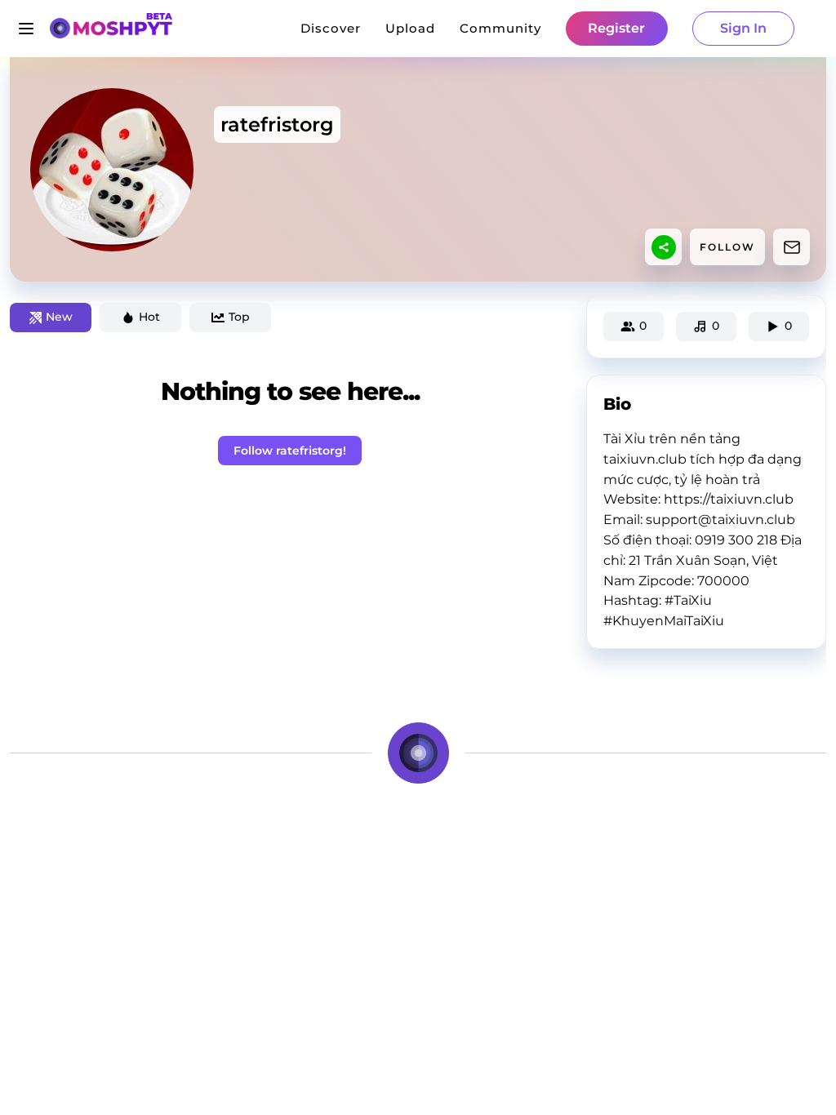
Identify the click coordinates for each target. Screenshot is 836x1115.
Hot (149, 316)
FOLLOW (727, 247)
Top (239, 316)
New (59, 316)
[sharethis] (663, 247)
